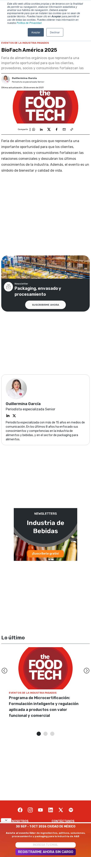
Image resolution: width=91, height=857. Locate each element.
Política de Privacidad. (29, 22)
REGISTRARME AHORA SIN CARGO (45, 852)
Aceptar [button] (35, 32)
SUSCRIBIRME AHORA (45, 304)
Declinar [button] (55, 32)
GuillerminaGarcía (24, 78)
